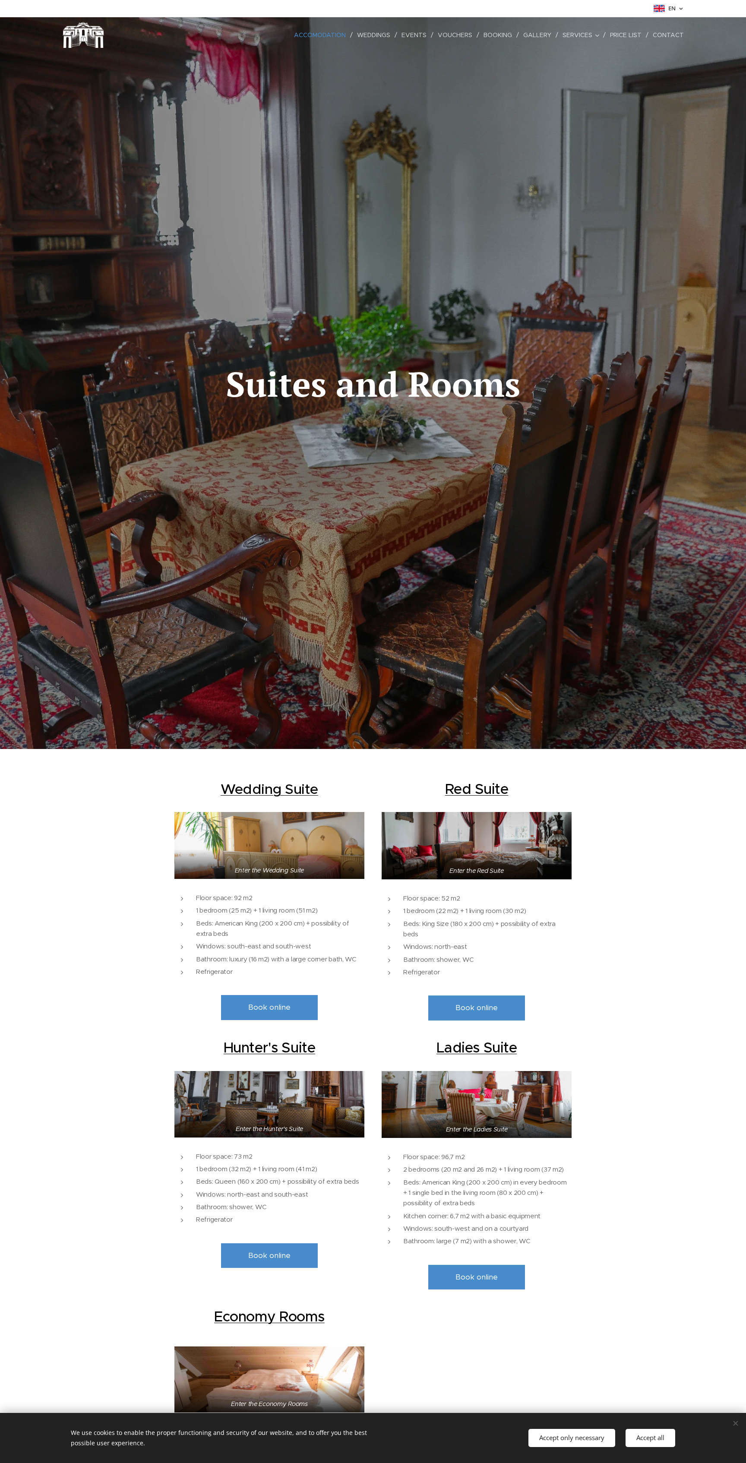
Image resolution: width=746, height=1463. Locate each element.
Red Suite (477, 789)
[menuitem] (322, 35)
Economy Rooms (269, 1316)
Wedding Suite (269, 789)
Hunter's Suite (269, 1047)
